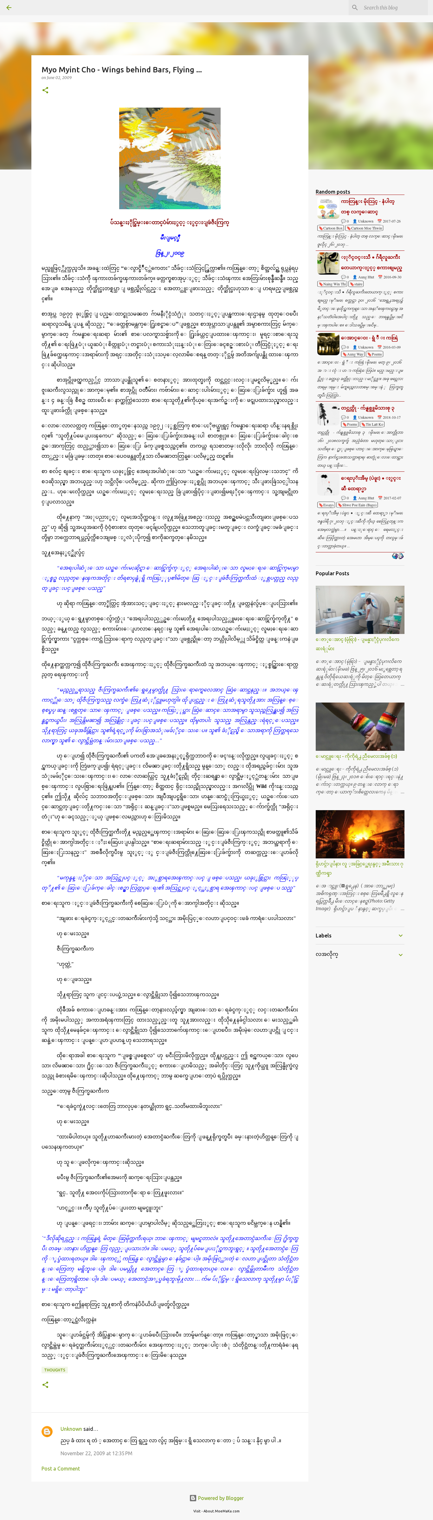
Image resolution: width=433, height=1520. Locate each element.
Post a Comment (61, 1468)
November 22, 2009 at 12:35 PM (96, 1453)
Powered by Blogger (220, 1498)
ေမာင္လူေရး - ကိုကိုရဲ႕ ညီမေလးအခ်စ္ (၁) (356, 756)
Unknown (71, 1429)
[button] (45, 90)
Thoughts (54, 1370)
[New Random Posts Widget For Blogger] (397, 556)
